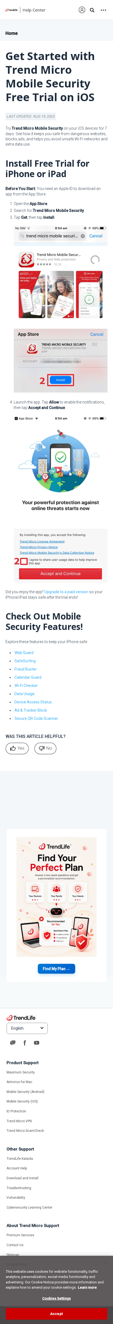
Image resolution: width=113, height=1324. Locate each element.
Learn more (87, 1287)
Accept (56, 1314)
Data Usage (25, 694)
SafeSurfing (25, 661)
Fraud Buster (26, 669)
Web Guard (24, 652)
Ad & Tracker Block (31, 710)
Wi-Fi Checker (26, 685)
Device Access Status (33, 702)
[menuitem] (82, 10)
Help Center (34, 10)
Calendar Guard (28, 677)
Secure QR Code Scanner (36, 718)
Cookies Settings (56, 1298)
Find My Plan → (56, 969)
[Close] (106, 1263)
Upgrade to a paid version (66, 592)
